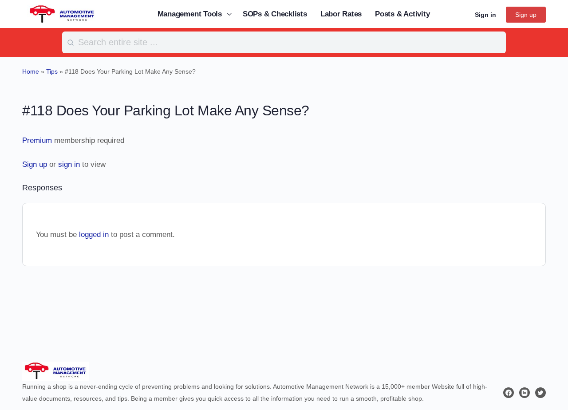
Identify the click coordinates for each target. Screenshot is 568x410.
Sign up (525, 14)
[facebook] (508, 392)
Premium (37, 140)
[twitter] (540, 392)
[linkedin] (524, 392)
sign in (69, 164)
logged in (94, 234)
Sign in (485, 14)
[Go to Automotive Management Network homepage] (62, 14)
